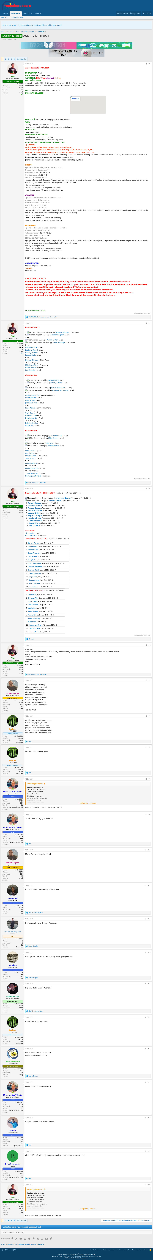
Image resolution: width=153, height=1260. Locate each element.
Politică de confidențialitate (126, 1250)
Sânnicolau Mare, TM (16, 807)
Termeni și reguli (109, 1250)
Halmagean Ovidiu (33, 476)
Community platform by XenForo (77, 1254)
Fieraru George (58, 342)
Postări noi (5, 18)
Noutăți (26, 13)
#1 (149, 64)
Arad (21, 92)
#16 (149, 1049)
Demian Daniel (31, 347)
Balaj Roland (30, 400)
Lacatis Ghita (30, 355)
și (37, 483)
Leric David (29, 450)
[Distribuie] (146, 63)
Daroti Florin (30, 367)
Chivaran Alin (30, 455)
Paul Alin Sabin (31, 468)
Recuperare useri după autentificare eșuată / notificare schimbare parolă (32, 25)
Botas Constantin (32, 395)
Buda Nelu (48, 443)
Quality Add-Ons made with (61, 1256)
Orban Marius (56, 435)
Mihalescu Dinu (31, 365)
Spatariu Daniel (31, 350)
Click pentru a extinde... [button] (88, 803)
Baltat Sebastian (31, 423)
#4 (149, 645)
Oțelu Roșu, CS (18, 1146)
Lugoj (21, 1075)
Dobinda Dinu (31, 415)
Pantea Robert (31, 463)
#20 (149, 1185)
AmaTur (38, 13)
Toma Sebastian (31, 473)
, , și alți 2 (42, 317)
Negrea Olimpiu (31, 360)
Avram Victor (52, 340)
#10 (149, 850)
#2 (149, 323)
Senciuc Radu (30, 458)
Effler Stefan (53, 438)
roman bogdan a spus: (35, 784)
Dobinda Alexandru (60, 390)
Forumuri (15, 13)
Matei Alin (29, 453)
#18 (149, 1118)
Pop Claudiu (30, 370)
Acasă (5, 13)
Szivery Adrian (56, 382)
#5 (149, 681)
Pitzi (4, 39)
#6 (149, 716)
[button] (31, 13)
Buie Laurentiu (31, 418)
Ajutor (140, 1250)
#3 (149, 489)
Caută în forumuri (17, 18)
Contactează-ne (95, 1250)
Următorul (21, 59)
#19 (149, 1151)
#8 (149, 779)
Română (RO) (11, 1250)
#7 (149, 747)
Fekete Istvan (30, 397)
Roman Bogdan (57, 335)
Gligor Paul (29, 425)
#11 (149, 885)
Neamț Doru (53, 380)
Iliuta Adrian (30, 408)
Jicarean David (31, 403)
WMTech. (86, 1256)
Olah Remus (30, 413)
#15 (149, 1017)
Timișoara (19, 742)
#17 (149, 1082)
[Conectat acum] (12, 789)
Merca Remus (53, 445)
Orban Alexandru (58, 387)
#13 (149, 952)
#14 (149, 984)
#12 (149, 919)
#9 (149, 814)
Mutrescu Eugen (62, 332)
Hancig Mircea (31, 352)
